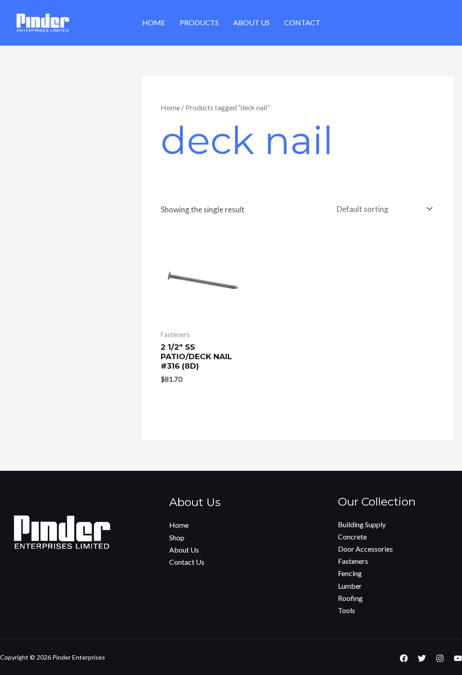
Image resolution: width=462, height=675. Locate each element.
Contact (302, 22)
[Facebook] (404, 658)
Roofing (350, 598)
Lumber (350, 585)
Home (153, 22)
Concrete (352, 536)
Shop (177, 537)
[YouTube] (458, 658)
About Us (251, 22)
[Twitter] (422, 658)
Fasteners (353, 561)
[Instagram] (440, 658)
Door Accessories (365, 548)
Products (199, 22)
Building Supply (362, 524)
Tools (346, 610)
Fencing (350, 573)
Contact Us (186, 562)
